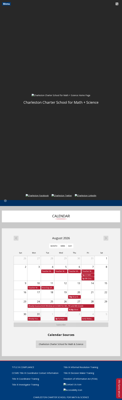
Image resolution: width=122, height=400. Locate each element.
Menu (6, 4)
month (54, 246)
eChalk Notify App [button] (119, 388)
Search (117, 3)
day (70, 246)
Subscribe (61, 324)
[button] (5, 200)
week (63, 246)
